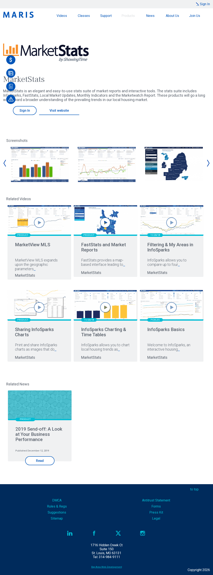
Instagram (142, 533)
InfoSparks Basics (166, 329)
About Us (172, 16)
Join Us (194, 16)
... (35, 269)
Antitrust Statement (156, 500)
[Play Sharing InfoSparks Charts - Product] (39, 307)
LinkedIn (69, 533)
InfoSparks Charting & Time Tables (103, 332)
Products (128, 16)
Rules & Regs (57, 506)
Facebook (94, 533)
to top (194, 489)
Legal (156, 518)
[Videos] (10, 73)
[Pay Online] (10, 59)
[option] (39, 164)
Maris (18, 15)
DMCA (57, 500)
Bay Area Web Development (106, 567)
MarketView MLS (32, 244)
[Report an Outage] (10, 99)
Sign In (205, 4)
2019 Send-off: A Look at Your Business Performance (38, 434)
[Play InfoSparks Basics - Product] (171, 307)
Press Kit (156, 512)
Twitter (118, 533)
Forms (156, 506)
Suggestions (57, 512)
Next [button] (208, 163)
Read (40, 461)
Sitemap (57, 518)
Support (106, 16)
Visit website (59, 110)
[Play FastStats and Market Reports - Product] (105, 223)
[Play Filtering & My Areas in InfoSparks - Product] (171, 223)
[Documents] (10, 86)
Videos (62, 16)
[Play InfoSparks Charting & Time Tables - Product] (105, 307)
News (150, 16)
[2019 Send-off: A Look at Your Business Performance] (40, 405)
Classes (84, 16)
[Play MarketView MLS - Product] (39, 223)
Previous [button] (5, 163)
